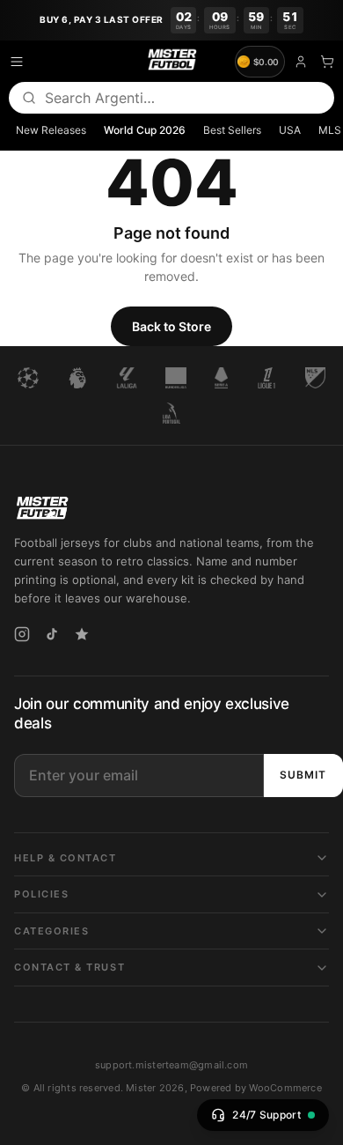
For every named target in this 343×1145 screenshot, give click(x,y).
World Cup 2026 (145, 130)
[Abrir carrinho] (327, 62)
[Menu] (16, 62)
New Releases (51, 130)
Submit (303, 774)
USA (290, 130)
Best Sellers (232, 130)
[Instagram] (22, 642)
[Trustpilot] (82, 642)
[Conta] (300, 62)
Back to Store (171, 326)
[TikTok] (52, 642)
